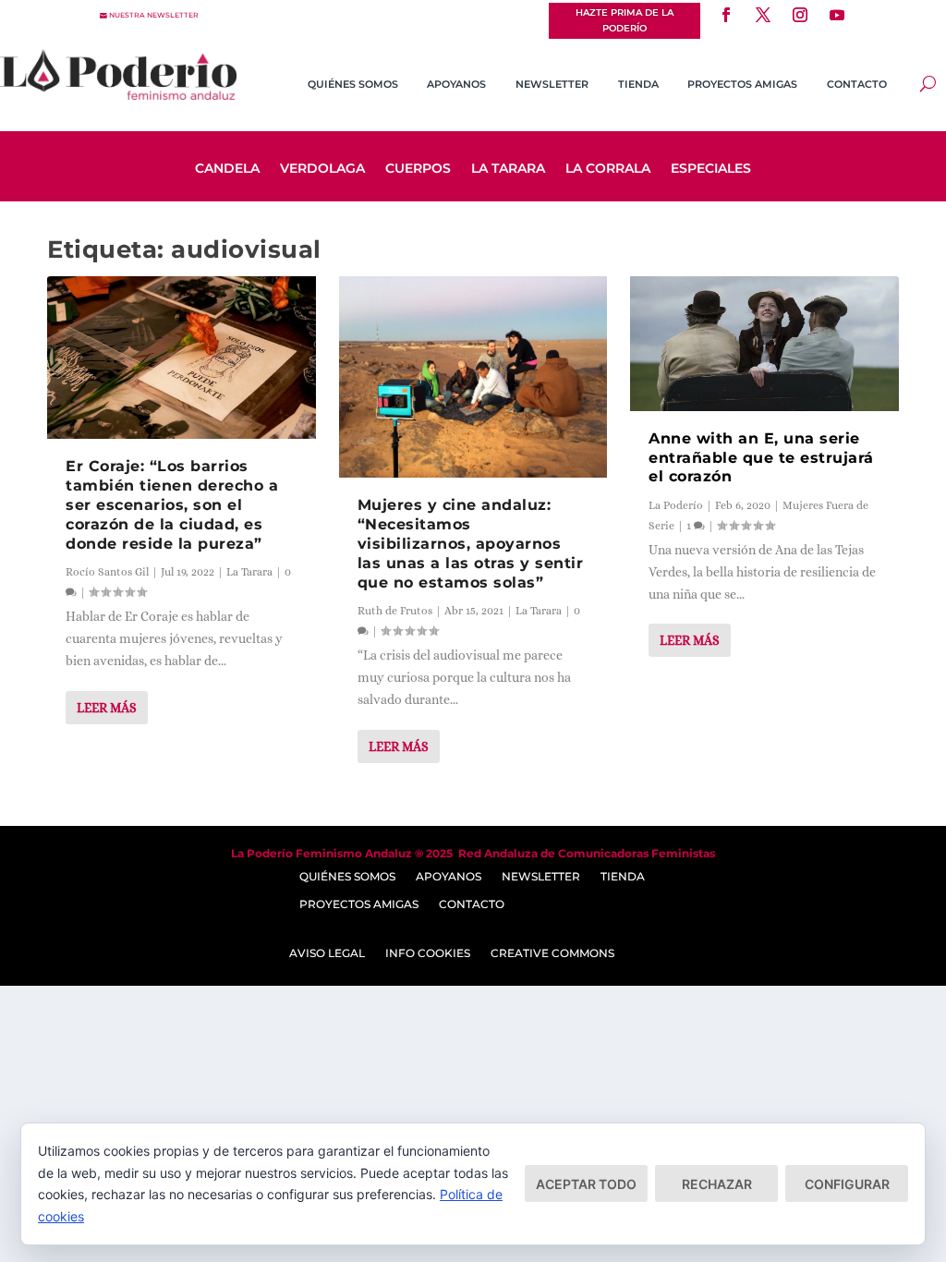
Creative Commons (552, 953)
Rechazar (717, 1184)
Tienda (638, 84)
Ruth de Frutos (395, 610)
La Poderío (676, 505)
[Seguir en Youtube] (837, 15)
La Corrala (607, 169)
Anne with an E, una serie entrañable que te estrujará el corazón (761, 458)
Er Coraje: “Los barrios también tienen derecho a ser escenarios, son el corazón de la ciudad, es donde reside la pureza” (172, 504)
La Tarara (508, 169)
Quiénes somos (353, 84)
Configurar (847, 1184)
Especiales (711, 169)
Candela (227, 169)
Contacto (857, 84)
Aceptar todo (586, 1184)
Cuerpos (418, 169)
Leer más (107, 707)
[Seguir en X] (763, 15)
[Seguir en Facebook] (726, 15)
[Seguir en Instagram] (800, 15)
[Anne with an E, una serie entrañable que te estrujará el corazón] (764, 343)
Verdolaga (322, 169)
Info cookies (427, 953)
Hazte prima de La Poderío (624, 20)
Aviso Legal (327, 953)
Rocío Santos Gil (107, 571)
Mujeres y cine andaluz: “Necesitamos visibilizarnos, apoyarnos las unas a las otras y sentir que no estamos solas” (471, 543)
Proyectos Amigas (742, 84)
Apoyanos (456, 84)
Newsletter (551, 84)
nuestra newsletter (154, 15)
